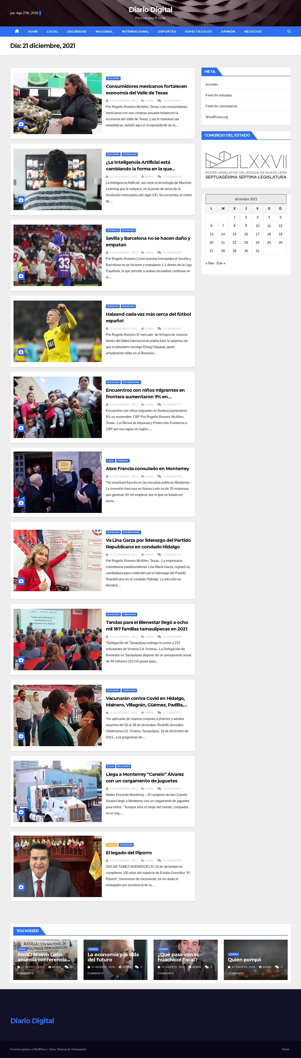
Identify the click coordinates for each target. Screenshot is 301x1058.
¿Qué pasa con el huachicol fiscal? (178, 957)
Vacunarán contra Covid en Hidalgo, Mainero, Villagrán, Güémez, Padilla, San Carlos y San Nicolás (145, 705)
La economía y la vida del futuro (113, 957)
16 (246, 234)
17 (257, 234)
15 (234, 234)
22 (234, 242)
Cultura (112, 845)
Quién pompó (244, 960)
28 (223, 251)
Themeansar (78, 1049)
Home (33, 31)
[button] (289, 31)
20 (211, 242)
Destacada (128, 230)
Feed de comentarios (221, 106)
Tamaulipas (129, 614)
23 (246, 242)
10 (257, 225)
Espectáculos (198, 31)
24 (257, 242)
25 (269, 242)
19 (280, 234)
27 (211, 251)
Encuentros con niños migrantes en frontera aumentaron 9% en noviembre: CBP (145, 396)
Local (52, 31)
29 (234, 251)
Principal (123, 460)
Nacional (104, 31)
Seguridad (77, 31)
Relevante (113, 78)
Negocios (253, 31)
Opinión (228, 31)
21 (223, 242)
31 (257, 251)
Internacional (135, 31)
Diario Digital (150, 9)
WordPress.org (217, 117)
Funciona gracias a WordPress (29, 1049)
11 (269, 225)
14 (223, 234)
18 (269, 234)
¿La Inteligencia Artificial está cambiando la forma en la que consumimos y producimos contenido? (149, 169)
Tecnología (130, 154)
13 (211, 234)
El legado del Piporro (129, 852)
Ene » (221, 263)
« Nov (210, 263)
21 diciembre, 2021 (124, 100)
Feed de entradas (219, 95)
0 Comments (172, 100)
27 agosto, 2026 (33, 967)
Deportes (167, 31)
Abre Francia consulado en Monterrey (147, 468)
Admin (150, 100)
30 (246, 251)
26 (280, 242)
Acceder (212, 84)
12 (280, 225)
